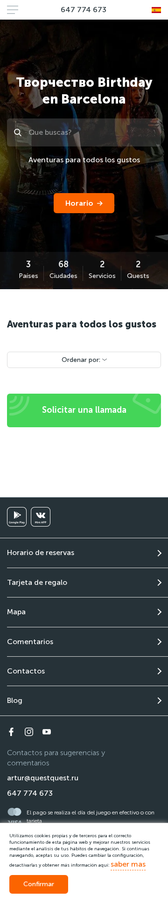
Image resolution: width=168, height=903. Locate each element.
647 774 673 (83, 9)
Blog (14, 700)
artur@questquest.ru (42, 777)
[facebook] (11, 732)
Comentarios (30, 641)
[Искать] (19, 132)
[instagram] (29, 732)
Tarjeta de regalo (37, 582)
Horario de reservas (40, 552)
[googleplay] (17, 517)
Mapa (16, 611)
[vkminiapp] (40, 517)
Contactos (26, 671)
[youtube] (46, 732)
